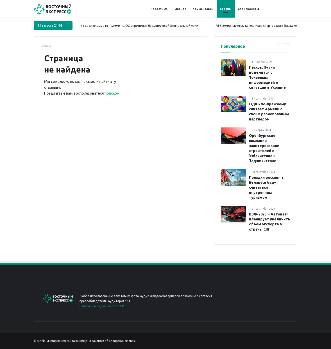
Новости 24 (158, 8)
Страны (225, 8)
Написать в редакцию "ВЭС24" (101, 306)
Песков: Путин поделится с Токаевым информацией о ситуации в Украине (267, 77)
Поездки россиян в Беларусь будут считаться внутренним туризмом (266, 187)
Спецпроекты (248, 8)
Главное (180, 8)
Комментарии (203, 8)
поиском (112, 93)
